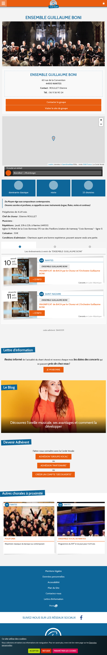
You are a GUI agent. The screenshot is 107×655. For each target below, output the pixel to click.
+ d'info (37, 279)
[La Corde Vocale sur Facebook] (81, 617)
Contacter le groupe (56, 102)
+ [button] (101, 120)
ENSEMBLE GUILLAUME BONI (54, 266)
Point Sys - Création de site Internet (53, 606)
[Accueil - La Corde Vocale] (53, 4)
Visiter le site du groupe (56, 108)
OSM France (87, 164)
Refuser (46, 651)
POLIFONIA (10, 538)
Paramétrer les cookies (65, 651)
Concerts (90, 283)
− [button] (101, 124)
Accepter (34, 651)
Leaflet (50, 164)
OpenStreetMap (67, 164)
